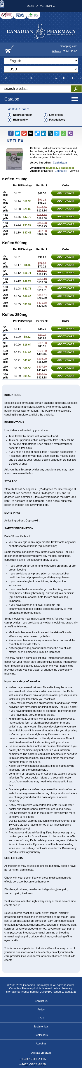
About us (41, 1043)
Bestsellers (41, 1035)
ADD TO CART (65, 193)
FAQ (41, 1018)
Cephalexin (60, 162)
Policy (41, 1009)
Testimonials (41, 1026)
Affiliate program (41, 1052)
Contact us (41, 1001)
